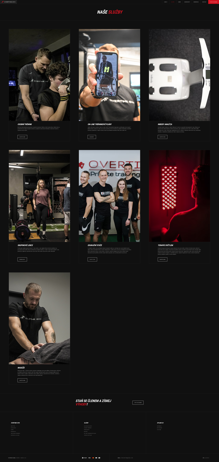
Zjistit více (92, 259)
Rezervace (196, 1)
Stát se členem (213, 1)
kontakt (204, 1)
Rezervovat (22, 259)
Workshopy (187, 1)
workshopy (87, 429)
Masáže (85, 431)
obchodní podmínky (15, 433)
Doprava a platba (15, 435)
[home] (8, 2)
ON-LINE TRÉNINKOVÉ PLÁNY (90, 433)
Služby (172, 1)
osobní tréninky (88, 427)
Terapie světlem (88, 435)
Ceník (179, 1)
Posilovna (13, 427)
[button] (165, 2)
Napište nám (22, 136)
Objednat (92, 136)
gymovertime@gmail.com (127, 457)
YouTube (159, 429)
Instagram (159, 427)
